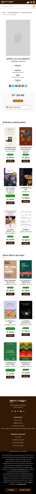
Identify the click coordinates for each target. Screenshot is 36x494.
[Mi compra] (29, 2)
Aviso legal (18, 437)
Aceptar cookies (25, 490)
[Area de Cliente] (31, 2)
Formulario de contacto (18, 425)
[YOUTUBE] (21, 411)
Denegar (11, 490)
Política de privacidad (18, 442)
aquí (30, 482)
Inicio (4, 12)
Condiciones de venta (18, 439)
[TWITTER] (15, 411)
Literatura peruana (13, 12)
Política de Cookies (18, 445)
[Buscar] (34, 6)
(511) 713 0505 (18, 420)
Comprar (10, 161)
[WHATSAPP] (24, 411)
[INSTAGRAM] (18, 411)
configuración (21, 484)
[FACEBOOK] (12, 411)
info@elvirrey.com (18, 423)
